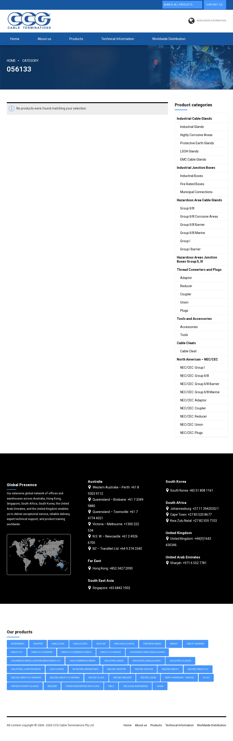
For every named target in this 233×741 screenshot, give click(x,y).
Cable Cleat (188, 351)
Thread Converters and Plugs (199, 269)
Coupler (185, 294)
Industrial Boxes (191, 176)
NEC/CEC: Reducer (193, 416)
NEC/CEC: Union (191, 424)
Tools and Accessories (194, 319)
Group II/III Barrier (192, 224)
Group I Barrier (190, 249)
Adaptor (186, 278)
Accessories (189, 327)
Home (14, 39)
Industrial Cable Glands (194, 118)
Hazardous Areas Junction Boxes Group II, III (197, 260)
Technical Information (117, 39)
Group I (185, 241)
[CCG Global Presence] (39, 554)
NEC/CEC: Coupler (193, 408)
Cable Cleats (186, 343)
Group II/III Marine (192, 233)
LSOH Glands (189, 151)
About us (44, 39)
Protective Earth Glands (197, 143)
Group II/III (187, 208)
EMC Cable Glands (193, 159)
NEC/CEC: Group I (192, 367)
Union (184, 302)
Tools (184, 335)
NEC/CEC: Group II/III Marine (200, 392)
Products (76, 39)
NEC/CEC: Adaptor (193, 400)
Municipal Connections (196, 192)
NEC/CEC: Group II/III (194, 376)
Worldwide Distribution (168, 39)
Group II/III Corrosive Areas (199, 216)
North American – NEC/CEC (197, 359)
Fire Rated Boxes (192, 184)
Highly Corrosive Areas (196, 135)
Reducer (186, 286)
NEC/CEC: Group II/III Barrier (199, 384)
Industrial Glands (192, 127)
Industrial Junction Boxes (196, 167)
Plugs (184, 310)
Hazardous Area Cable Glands (199, 200)
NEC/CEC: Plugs (191, 433)
